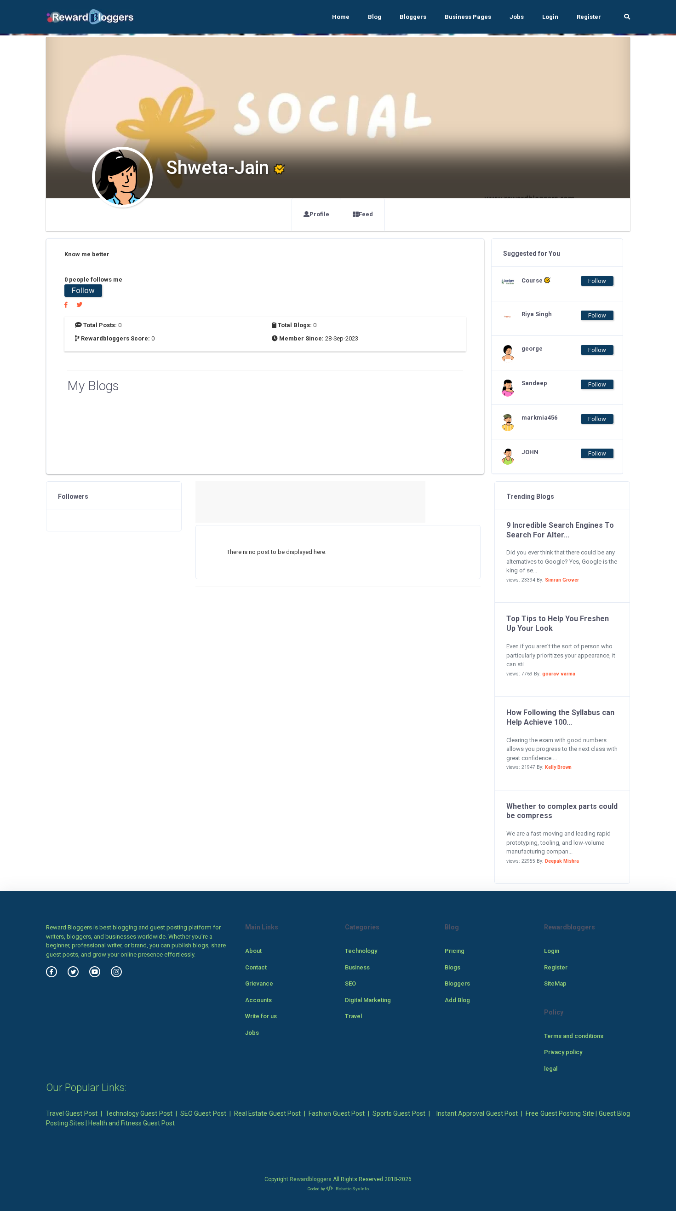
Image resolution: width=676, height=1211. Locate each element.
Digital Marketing (368, 1000)
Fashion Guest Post (337, 1113)
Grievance (259, 983)
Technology (361, 950)
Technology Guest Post (138, 1113)
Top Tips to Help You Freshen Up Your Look (557, 623)
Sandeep (534, 383)
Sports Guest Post (398, 1113)
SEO (350, 983)
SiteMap (555, 983)
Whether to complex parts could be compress (562, 811)
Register (589, 16)
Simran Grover (562, 580)
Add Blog (457, 1000)
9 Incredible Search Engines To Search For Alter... (560, 530)
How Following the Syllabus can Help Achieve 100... (560, 717)
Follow (83, 290)
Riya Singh (536, 314)
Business (357, 967)
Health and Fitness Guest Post (131, 1123)
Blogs (452, 967)
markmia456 (539, 417)
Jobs (517, 16)
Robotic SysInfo (352, 1188)
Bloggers (413, 16)
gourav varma (558, 674)
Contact (256, 967)
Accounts (258, 1000)
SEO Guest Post (203, 1113)
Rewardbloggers (311, 1179)
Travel (353, 1016)
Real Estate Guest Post (267, 1113)
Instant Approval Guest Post (477, 1113)
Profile (319, 214)
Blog (374, 16)
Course (532, 280)
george (532, 348)
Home (340, 16)
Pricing (454, 950)
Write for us (261, 1016)
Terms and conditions (573, 1035)
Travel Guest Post (71, 1113)
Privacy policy (563, 1052)
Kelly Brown (558, 767)
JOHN (530, 452)
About (253, 950)
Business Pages (468, 16)
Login (550, 16)
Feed (366, 214)
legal (550, 1068)
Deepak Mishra (562, 861)
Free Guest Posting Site (560, 1113)
